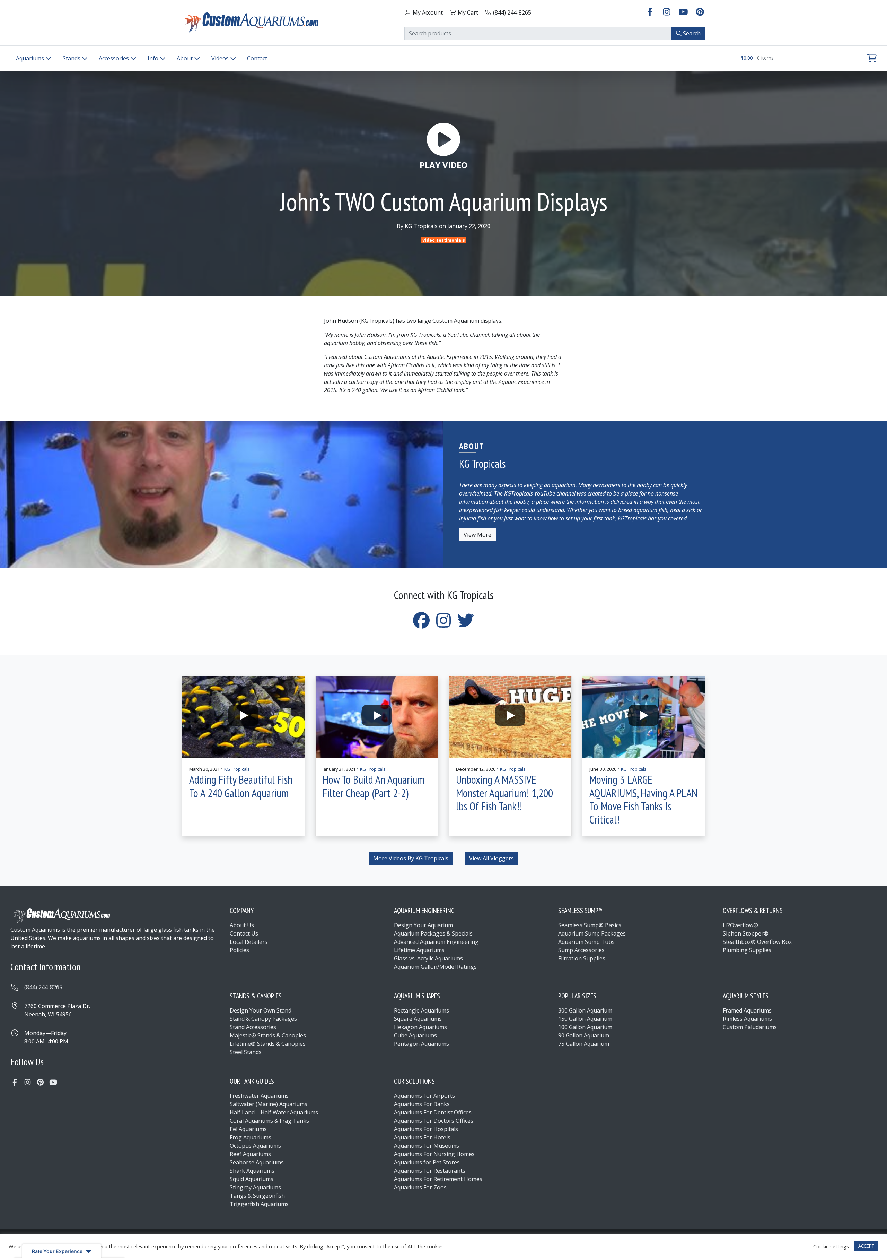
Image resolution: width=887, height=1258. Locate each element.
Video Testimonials (443, 240)
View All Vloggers (491, 858)
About (185, 58)
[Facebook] (421, 624)
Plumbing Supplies (747, 950)
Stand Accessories (253, 1027)
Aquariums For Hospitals (426, 1129)
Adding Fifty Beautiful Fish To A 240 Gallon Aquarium (240, 786)
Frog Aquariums (250, 1137)
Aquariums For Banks (422, 1104)
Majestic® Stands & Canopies (268, 1035)
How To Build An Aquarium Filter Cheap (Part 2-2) (373, 786)
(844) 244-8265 (43, 987)
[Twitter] (465, 624)
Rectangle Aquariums (421, 1010)
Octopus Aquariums (255, 1145)
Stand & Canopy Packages (263, 1019)
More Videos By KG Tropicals (410, 858)
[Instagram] (443, 624)
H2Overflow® (740, 925)
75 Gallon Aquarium (583, 1044)
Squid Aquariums (251, 1179)
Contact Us (244, 933)
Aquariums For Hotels (422, 1137)
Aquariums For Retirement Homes (438, 1179)
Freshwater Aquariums (259, 1096)
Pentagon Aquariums (421, 1044)
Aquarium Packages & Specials (433, 933)
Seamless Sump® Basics (589, 925)
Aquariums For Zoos (420, 1187)
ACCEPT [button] (866, 1246)
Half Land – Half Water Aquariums (274, 1112)
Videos (220, 58)
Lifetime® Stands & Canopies (268, 1044)
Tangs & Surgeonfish (257, 1195)
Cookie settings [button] (831, 1246)
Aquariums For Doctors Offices (433, 1121)
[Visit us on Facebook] (650, 11)
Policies (239, 950)
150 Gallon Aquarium (585, 1019)
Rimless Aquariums (747, 1019)
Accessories (114, 58)
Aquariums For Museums (426, 1145)
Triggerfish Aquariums (259, 1204)
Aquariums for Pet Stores (427, 1162)
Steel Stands (246, 1052)
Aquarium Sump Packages (592, 933)
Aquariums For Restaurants (429, 1170)
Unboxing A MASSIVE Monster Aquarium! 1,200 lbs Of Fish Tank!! (504, 792)
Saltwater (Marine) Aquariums (268, 1104)
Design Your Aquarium (423, 925)
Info (154, 58)
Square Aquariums (418, 1019)
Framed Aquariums (747, 1010)
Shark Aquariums (252, 1170)
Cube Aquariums (415, 1035)
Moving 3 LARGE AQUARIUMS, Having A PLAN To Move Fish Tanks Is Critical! (643, 799)
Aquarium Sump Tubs (586, 942)
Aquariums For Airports (424, 1096)
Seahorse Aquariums (257, 1162)
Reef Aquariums (250, 1154)
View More (477, 534)
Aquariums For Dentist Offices (433, 1112)
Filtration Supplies (581, 958)
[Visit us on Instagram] (666, 11)
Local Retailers (248, 942)
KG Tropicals (421, 226)
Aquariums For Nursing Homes (434, 1154)
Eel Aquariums (248, 1129)
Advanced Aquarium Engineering (436, 942)
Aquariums (30, 58)
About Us (242, 925)
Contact (257, 58)
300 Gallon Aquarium (585, 1010)
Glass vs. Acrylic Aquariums (428, 958)
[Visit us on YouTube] (683, 11)
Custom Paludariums (750, 1027)
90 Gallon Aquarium (583, 1035)
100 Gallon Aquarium (585, 1027)
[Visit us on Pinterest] (700, 11)
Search (691, 33)
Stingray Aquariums (255, 1187)
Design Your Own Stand (260, 1010)
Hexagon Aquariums (420, 1027)
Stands (72, 58)
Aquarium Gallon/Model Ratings (435, 967)
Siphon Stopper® (746, 933)
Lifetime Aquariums (419, 950)
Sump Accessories (581, 950)
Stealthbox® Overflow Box (757, 942)
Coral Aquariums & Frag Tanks (269, 1121)
